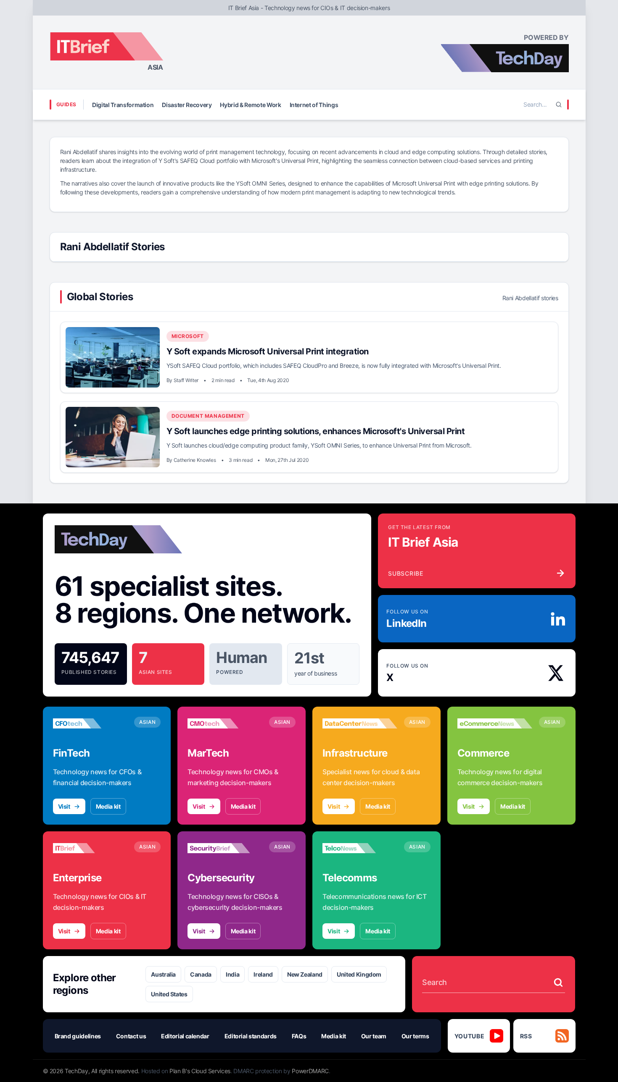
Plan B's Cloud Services (199, 1070)
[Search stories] (558, 982)
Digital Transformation (122, 104)
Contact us (131, 1036)
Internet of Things (314, 104)
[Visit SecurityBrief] (225, 848)
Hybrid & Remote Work (250, 104)
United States (169, 994)
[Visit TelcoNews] (359, 848)
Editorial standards (250, 1036)
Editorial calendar (185, 1036)
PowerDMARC (310, 1070)
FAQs (299, 1036)
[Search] (559, 105)
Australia (163, 974)
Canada (200, 974)
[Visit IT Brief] (90, 848)
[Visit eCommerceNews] (494, 723)
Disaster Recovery (186, 104)
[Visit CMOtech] (225, 723)
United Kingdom (359, 974)
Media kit (108, 806)
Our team (373, 1036)
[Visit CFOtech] (90, 723)
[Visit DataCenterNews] (359, 723)
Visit (64, 806)
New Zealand (304, 974)
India (232, 974)
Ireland (263, 974)
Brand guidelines (78, 1036)
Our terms (415, 1036)
